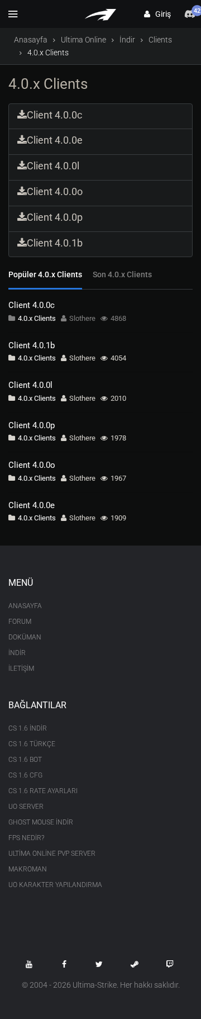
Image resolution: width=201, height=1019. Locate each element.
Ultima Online (83, 39)
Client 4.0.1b (31, 345)
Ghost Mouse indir (40, 822)
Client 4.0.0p (31, 425)
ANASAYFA (25, 606)
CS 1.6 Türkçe (31, 744)
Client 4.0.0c (31, 305)
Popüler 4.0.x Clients (45, 274)
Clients (160, 39)
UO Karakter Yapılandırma (55, 885)
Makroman (27, 869)
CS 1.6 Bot (25, 760)
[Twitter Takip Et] (99, 964)
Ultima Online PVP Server (51, 853)
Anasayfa (30, 39)
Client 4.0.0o (31, 465)
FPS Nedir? (26, 838)
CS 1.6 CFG (25, 775)
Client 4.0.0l (30, 385)
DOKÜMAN (24, 637)
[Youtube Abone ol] (29, 964)
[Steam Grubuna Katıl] (135, 964)
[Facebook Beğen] (64, 964)
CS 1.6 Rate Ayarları (43, 791)
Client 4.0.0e (31, 505)
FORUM (19, 621)
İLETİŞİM (21, 668)
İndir (127, 39)
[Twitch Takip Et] (170, 964)
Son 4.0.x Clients (122, 274)
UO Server (26, 807)
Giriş (160, 14)
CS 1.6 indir (27, 728)
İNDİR (17, 653)
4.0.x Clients (37, 318)
